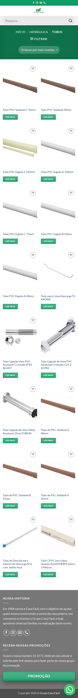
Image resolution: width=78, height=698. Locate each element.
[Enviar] (70, 20)
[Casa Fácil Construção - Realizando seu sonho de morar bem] (39, 11)
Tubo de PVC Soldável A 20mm (55, 497)
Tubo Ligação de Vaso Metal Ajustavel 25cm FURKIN (19, 431)
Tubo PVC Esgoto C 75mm (18, 234)
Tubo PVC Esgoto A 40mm (18, 296)
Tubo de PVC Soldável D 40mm (55, 431)
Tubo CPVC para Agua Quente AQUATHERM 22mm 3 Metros (58, 564)
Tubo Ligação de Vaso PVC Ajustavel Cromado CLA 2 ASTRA (56, 365)
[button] (38, 39)
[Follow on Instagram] (37, 3)
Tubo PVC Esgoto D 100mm (57, 171)
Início (20, 32)
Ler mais (10, 117)
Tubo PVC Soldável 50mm (56, 109)
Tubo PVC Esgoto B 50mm (56, 234)
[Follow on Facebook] (33, 3)
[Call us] (44, 3)
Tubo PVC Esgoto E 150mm (19, 171)
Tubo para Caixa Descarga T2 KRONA (58, 298)
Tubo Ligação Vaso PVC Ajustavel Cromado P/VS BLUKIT (17, 365)
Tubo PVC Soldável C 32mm (19, 109)
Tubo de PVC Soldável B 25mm (17, 497)
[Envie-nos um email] (41, 3)
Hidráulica (39, 32)
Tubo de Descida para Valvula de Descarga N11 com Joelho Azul (17, 564)
